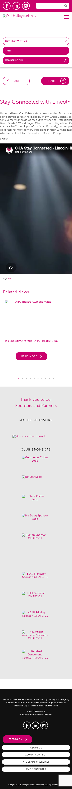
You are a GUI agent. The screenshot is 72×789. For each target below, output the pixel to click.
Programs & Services (36, 762)
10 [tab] (53, 379)
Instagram (26, 6)
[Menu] (66, 15)
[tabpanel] (36, 332)
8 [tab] (46, 379)
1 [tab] (19, 379)
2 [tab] (23, 379)
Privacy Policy (57, 785)
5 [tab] (34, 379)
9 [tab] (49, 379)
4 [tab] (30, 379)
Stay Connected (36, 769)
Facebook (7, 6)
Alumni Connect (36, 754)
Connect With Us (16, 41)
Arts (10, 278)
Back (16, 80)
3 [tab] (26, 379)
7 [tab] (42, 379)
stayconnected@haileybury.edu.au (37, 714)
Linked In (16, 6)
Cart (8, 50)
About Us (36, 747)
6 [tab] (38, 379)
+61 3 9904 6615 (37, 711)
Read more (29, 356)
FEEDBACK (15, 739)
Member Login (14, 60)
